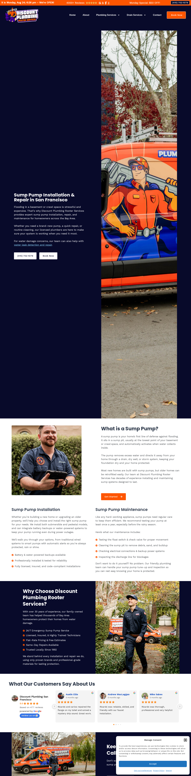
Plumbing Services (106, 15)
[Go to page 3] (120, 724)
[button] (185, 740)
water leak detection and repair (33, 244)
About (86, 15)
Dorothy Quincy (116, 694)
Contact (157, 15)
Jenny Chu (155, 694)
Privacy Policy (158, 771)
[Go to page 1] (116, 724)
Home (72, 15)
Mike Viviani (72, 694)
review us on (28, 715)
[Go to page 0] (113, 724)
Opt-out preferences (143, 771)
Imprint (169, 771)
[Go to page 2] (118, 724)
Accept (153, 764)
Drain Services (134, 15)
